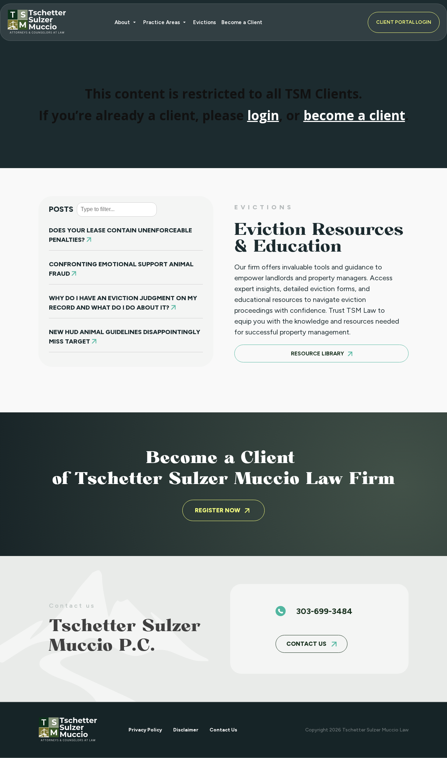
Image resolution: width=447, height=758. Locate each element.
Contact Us (223, 730)
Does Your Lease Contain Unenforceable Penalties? (120, 235)
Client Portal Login (403, 22)
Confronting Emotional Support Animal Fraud (121, 268)
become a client (354, 115)
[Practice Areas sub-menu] (186, 22)
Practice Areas (161, 22)
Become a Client (241, 22)
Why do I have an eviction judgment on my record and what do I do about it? (123, 302)
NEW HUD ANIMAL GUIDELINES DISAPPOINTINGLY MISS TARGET (124, 336)
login (263, 115)
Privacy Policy (145, 730)
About (122, 22)
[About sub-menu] (136, 22)
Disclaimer (185, 730)
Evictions (204, 22)
